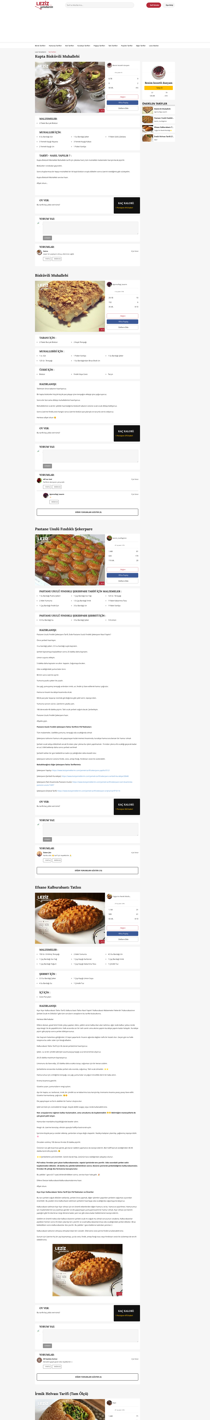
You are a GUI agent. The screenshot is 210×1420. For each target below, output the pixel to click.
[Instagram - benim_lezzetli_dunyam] (137, 65)
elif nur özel (47, 479)
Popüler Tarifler (127, 46)
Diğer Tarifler (141, 46)
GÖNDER (47, 238)
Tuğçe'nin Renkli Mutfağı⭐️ (163, 130)
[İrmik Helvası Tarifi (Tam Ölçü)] (147, 138)
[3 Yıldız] (44, 209)
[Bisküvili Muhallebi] (147, 110)
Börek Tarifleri (40, 46)
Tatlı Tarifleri (113, 46)
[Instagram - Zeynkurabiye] (137, 1403)
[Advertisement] (105, 26)
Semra (45, 251)
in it (102, 110)
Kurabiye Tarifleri (83, 46)
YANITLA (47, 259)
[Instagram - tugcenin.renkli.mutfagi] (137, 896)
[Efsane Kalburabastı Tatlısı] (147, 128)
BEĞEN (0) (57, 259)
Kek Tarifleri (69, 46)
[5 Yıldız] (51, 209)
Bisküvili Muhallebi (162, 109)
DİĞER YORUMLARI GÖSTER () (88, 512)
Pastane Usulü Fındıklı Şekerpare (168, 118)
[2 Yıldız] (41, 209)
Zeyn (155, 140)
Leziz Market (154, 46)
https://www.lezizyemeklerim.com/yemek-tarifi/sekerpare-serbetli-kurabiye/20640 (95, 776)
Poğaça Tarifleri (99, 46)
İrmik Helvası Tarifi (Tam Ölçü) (167, 136)
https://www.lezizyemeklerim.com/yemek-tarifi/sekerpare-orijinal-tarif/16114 (88, 791)
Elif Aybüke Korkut (50, 1359)
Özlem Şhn (47, 852)
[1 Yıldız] (38, 209)
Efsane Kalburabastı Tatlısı (165, 127)
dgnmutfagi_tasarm (56, 494)
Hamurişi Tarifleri (55, 46)
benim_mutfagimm (160, 121)
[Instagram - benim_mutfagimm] (137, 538)
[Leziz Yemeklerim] (44, 5)
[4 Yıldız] (47, 209)
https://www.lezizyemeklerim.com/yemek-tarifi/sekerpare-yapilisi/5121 (81, 770)
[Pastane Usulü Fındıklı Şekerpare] (147, 119)
